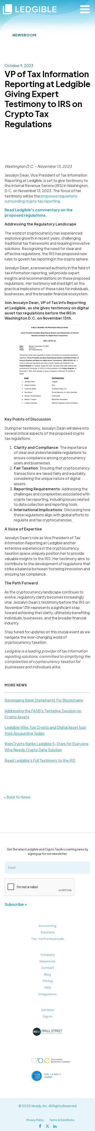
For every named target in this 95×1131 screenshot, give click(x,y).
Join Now (47, 1009)
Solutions (48, 932)
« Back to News (17, 797)
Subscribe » (16, 904)
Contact (47, 967)
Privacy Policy (35, 1120)
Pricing (48, 980)
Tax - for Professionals (47, 938)
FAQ (48, 987)
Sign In (47, 1016)
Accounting (47, 925)
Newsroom (47, 961)
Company (47, 954)
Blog (47, 974)
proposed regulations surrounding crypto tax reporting (41, 198)
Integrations (48, 994)
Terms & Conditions (61, 1120)
